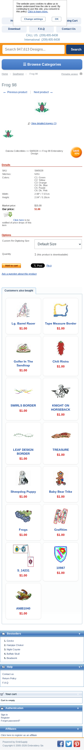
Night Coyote (13, 649)
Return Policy (9, 678)
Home (5, 74)
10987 (60, 568)
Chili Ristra (61, 361)
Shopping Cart (69, 20)
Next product (43, 92)
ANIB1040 (23, 608)
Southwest (18, 74)
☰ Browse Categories (42, 64)
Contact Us (69, 28)
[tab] (19, 291)
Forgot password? (10, 720)
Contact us (8, 674)
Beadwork (12, 658)
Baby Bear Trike (60, 491)
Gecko (10, 641)
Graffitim (60, 529)
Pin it (49, 265)
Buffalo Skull (13, 653)
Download (14, 28)
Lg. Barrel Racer (23, 323)
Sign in (4, 714)
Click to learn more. (38, 11)
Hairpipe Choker (15, 645)
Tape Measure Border (60, 323)
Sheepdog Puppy (23, 491)
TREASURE (61, 449)
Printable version (69, 74)
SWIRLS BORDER (23, 405)
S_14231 (23, 570)
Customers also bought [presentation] (19, 290)
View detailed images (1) (44, 123)
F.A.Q (5, 682)
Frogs (23, 529)
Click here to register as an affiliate (19, 735)
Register (5, 717)
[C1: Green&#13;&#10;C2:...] (8, 134)
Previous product (15, 92)
